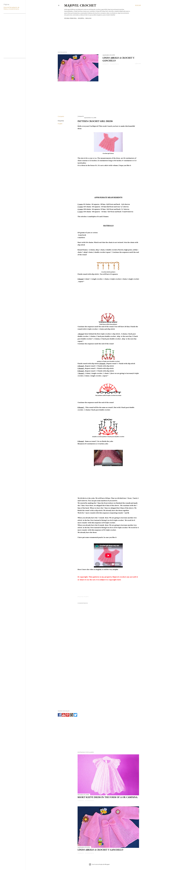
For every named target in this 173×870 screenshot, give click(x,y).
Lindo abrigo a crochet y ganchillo (100, 849)
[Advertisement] (97, 32)
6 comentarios (114, 64)
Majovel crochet (80, 5)
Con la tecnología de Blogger (101, 864)
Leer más (138, 63)
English (88, 18)
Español (81, 18)
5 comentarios (89, 800)
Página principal (70, 18)
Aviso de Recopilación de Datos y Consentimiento (11, 8)
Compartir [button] (106, 64)
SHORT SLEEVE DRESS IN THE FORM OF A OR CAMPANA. (108, 797)
